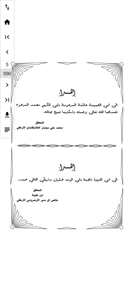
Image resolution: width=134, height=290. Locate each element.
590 (7, 73)
